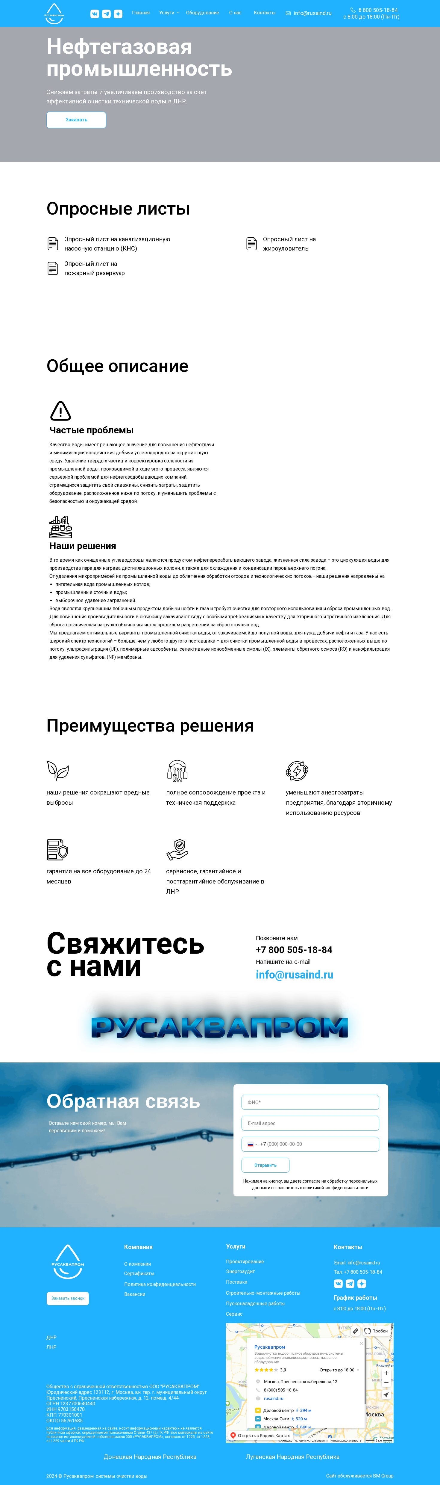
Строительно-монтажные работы (263, 1293)
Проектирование (245, 1261)
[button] (67, 1298)
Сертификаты (139, 1273)
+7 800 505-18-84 (294, 949)
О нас (235, 13)
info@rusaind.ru (313, 13)
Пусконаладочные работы (255, 1303)
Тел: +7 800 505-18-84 (358, 1272)
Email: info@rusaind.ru (357, 1263)
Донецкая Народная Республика (150, 1456)
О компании (137, 1264)
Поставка (236, 1282)
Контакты (265, 13)
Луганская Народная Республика (292, 1456)
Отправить (265, 1165)
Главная (141, 13)
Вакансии (134, 1294)
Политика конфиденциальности (160, 1284)
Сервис (234, 1314)
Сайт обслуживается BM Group (360, 1476)
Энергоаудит (240, 1271)
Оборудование (202, 13)
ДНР (51, 1338)
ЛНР (51, 1347)
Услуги (166, 13)
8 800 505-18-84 (378, 10)
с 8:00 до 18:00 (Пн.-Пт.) (360, 1308)
